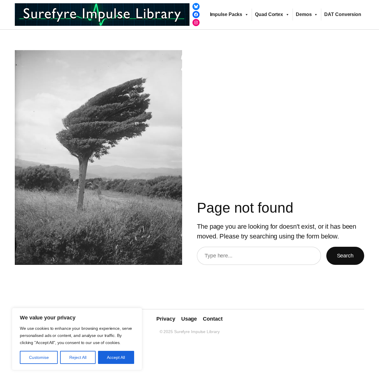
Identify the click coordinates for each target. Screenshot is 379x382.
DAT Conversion (342, 14)
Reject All (77, 357)
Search (345, 256)
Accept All (116, 357)
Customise (39, 357)
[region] (77, 339)
